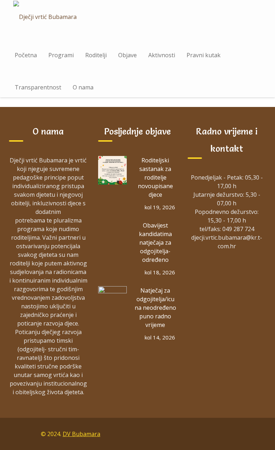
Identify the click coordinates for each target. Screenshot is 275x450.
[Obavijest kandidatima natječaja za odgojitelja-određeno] (112, 235)
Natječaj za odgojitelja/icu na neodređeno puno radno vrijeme (155, 308)
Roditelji (96, 55)
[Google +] (209, 433)
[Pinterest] (258, 433)
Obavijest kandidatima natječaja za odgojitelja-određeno (155, 242)
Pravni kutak (204, 55)
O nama (83, 87)
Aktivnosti (161, 55)
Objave (127, 55)
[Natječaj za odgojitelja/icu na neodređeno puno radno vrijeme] (112, 300)
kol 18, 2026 (160, 272)
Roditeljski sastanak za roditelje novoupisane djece (155, 177)
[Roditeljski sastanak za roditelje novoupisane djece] (112, 170)
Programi (61, 55)
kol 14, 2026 (160, 337)
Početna (26, 55)
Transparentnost (38, 87)
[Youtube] (242, 433)
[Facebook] (192, 433)
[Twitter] (225, 433)
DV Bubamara (81, 434)
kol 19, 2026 (160, 207)
